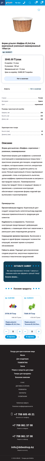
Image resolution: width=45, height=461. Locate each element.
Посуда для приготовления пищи (22, 351)
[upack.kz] (8, 2)
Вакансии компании (22, 377)
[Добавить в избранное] (39, 10)
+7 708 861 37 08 (22, 425)
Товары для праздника (22, 374)
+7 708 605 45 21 (24, 414)
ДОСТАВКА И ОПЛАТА (22, 386)
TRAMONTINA (23, 363)
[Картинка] (22, 40)
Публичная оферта (22, 403)
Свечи (22, 366)
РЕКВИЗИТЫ (22, 389)
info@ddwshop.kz (22, 447)
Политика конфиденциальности (22, 406)
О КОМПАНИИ (22, 396)
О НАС (22, 382)
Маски (22, 355)
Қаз (19, 3)
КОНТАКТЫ (22, 393)
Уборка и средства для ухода (22, 370)
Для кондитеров (22, 359)
